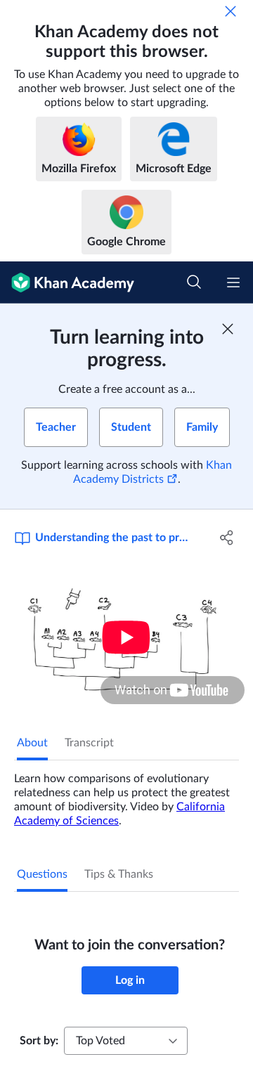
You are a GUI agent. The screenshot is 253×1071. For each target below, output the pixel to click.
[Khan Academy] (67, 282)
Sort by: (39, 1040)
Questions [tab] (42, 874)
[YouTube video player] (126, 637)
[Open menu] (233, 282)
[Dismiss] (230, 11)
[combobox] (126, 1041)
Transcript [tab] (89, 742)
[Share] (227, 538)
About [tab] (32, 742)
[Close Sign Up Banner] (228, 329)
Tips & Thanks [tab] (118, 874)
